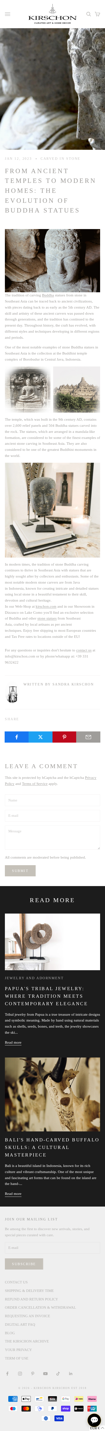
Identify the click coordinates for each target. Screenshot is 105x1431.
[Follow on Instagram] (20, 1373)
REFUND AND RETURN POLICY (31, 1299)
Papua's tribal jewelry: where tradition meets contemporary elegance (46, 996)
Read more (13, 1042)
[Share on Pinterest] (64, 737)
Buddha (48, 295)
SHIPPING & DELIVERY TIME (29, 1291)
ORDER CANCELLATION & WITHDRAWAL (40, 1307)
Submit (20, 871)
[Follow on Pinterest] (32, 1373)
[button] (97, 1428)
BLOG (10, 1333)
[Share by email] (88, 737)
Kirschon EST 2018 (69, 1388)
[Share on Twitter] (40, 737)
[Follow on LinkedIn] (70, 1373)
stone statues (47, 618)
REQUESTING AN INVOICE (27, 1316)
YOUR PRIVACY (18, 1350)
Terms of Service (35, 784)
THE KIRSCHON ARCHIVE (27, 1341)
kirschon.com (46, 606)
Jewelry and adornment (34, 978)
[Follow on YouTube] (45, 1373)
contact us (84, 650)
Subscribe (24, 1264)
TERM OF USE (16, 1358)
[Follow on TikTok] (58, 1373)
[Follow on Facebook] (7, 1373)
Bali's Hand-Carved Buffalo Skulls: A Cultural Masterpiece (52, 1147)
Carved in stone (61, 158)
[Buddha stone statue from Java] (52, 510)
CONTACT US (16, 1282)
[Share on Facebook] (17, 737)
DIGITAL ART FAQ (20, 1324)
